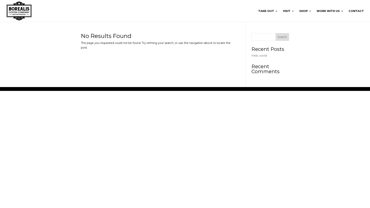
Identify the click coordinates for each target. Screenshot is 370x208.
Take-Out (266, 11)
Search (282, 37)
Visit (286, 11)
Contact (356, 11)
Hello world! (259, 55)
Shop (303, 11)
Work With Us (328, 11)
